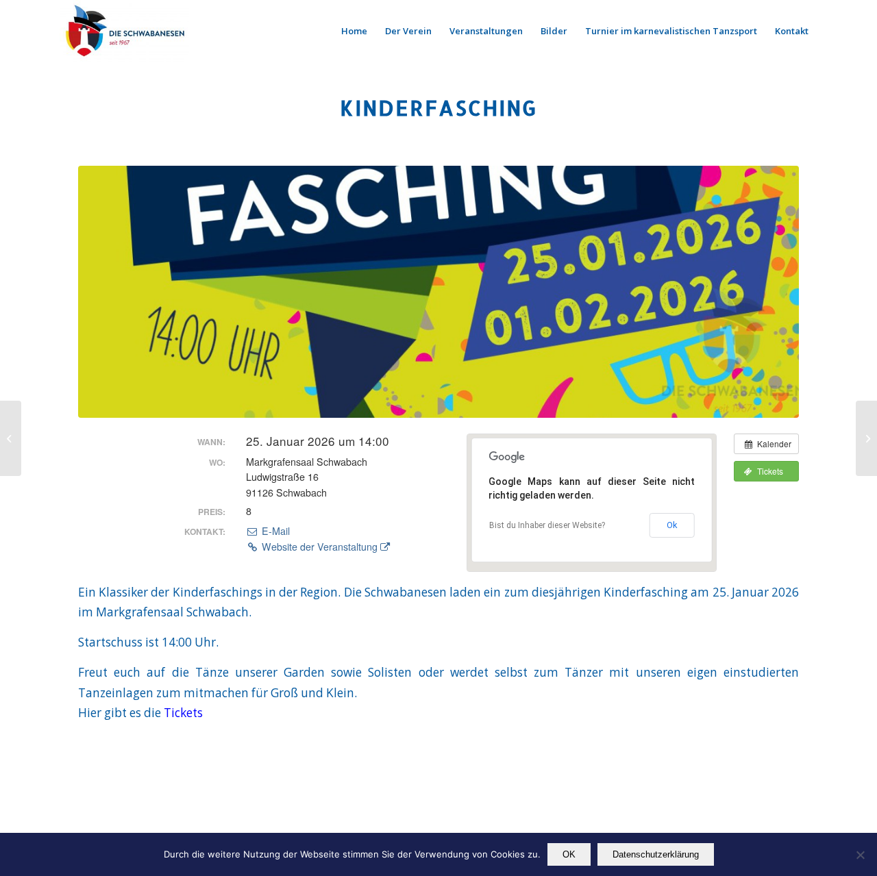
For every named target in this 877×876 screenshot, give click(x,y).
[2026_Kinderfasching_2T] (438, 292)
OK (569, 854)
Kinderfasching (438, 108)
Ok (672, 525)
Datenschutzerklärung (656, 854)
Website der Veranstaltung (319, 546)
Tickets (183, 713)
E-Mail (274, 531)
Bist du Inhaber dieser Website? (547, 525)
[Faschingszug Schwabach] (10, 438)
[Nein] (860, 855)
